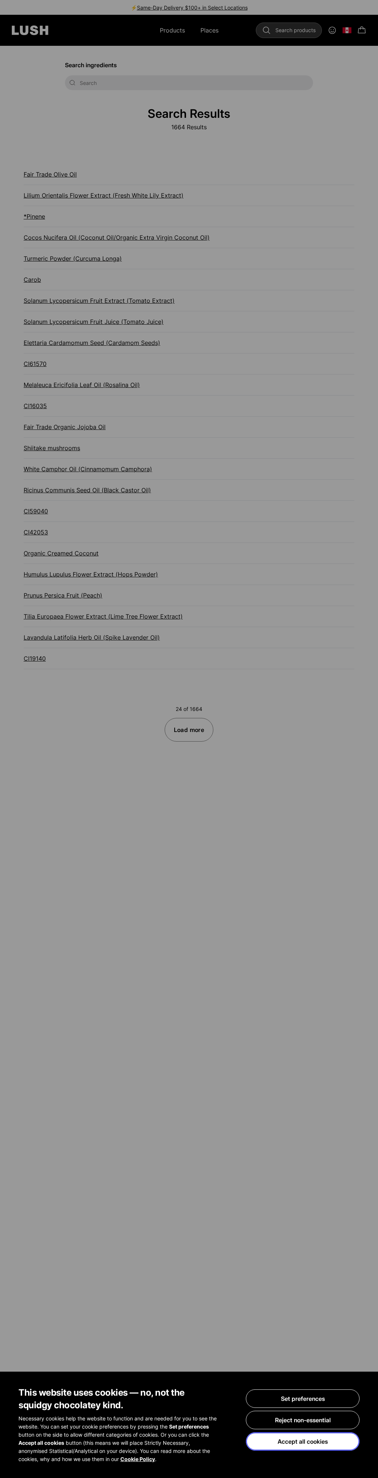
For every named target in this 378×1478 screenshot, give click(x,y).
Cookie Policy (137, 1459)
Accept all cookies (303, 1441)
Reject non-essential (303, 1420)
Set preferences (303, 1398)
